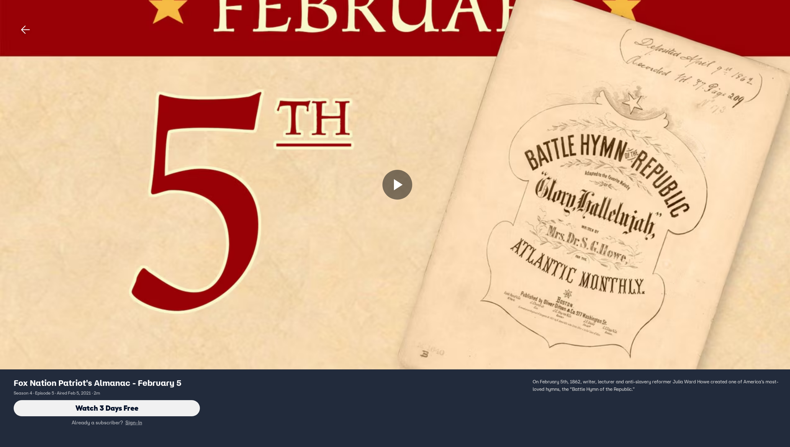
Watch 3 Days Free (106, 408)
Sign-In (133, 422)
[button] (25, 30)
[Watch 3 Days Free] (397, 185)
